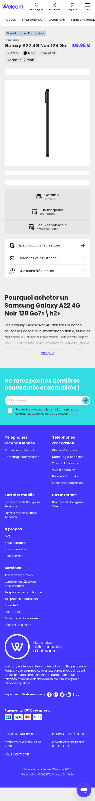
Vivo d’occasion (63, 470)
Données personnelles (21, 734)
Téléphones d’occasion (63, 440)
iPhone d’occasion (65, 450)
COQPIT (44, 774)
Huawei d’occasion (66, 476)
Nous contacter (15, 543)
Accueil (10, 19)
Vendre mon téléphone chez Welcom (20, 584)
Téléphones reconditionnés (20, 440)
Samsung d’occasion (67, 457)
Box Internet (64, 495)
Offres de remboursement (22, 618)
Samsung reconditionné (22, 457)
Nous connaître (15, 549)
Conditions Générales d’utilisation (68, 744)
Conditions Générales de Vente (23, 744)
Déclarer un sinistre (18, 625)
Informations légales (68, 734)
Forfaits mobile (20, 495)
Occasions (57, 19)
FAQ (7, 536)
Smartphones (32, 19)
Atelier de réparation (19, 575)
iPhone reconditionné (19, 450)
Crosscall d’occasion (67, 483)
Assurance (12, 612)
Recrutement (14, 556)
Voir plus (47, 353)
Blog (76, 694)
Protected (11, 605)
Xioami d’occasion (65, 463)
